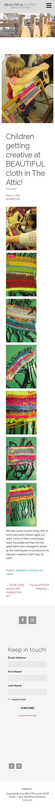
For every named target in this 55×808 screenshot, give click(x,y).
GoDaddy (27, 800)
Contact (26, 789)
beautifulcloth (13, 199)
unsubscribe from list (27, 716)
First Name (15, 671)
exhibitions (21, 570)
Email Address (17, 657)
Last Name (15, 685)
